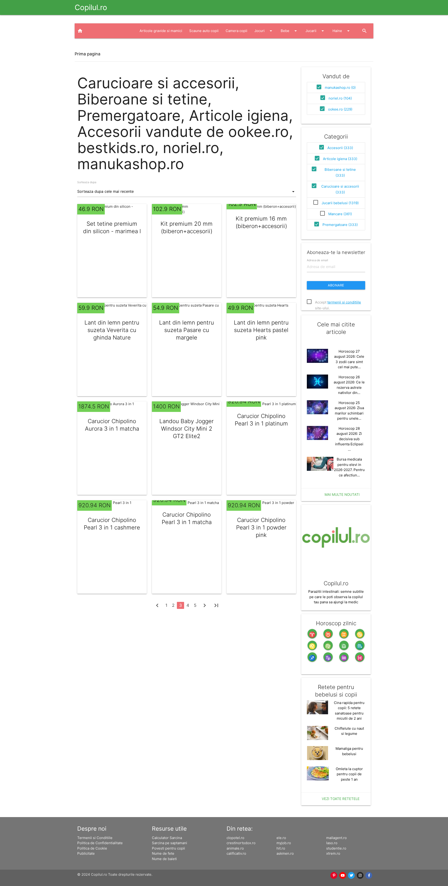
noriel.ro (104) (340, 98)
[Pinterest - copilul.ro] (334, 875)
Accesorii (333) (340, 148)
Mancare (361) (340, 214)
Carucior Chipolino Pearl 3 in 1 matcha (187, 518)
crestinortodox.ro (241, 843)
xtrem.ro (333, 853)
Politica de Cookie (92, 848)
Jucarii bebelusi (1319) (340, 203)
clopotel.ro (235, 838)
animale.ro (235, 848)
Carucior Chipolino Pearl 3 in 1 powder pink (261, 527)
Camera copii (236, 31)
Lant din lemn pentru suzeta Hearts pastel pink (261, 330)
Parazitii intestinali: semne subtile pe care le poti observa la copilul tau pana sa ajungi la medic (336, 596)
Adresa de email (317, 260)
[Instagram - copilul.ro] (360, 875)
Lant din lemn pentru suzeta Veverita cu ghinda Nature (111, 330)
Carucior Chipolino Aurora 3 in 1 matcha (112, 425)
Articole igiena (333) (340, 159)
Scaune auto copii (204, 31)
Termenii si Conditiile (94, 838)
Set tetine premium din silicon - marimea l (112, 227)
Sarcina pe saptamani (169, 843)
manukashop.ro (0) (340, 87)
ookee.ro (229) (340, 109)
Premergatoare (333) (340, 224)
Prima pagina (87, 53)
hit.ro (280, 848)
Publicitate (86, 853)
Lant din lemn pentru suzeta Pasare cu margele (186, 330)
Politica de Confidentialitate (100, 843)
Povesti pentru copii (168, 848)
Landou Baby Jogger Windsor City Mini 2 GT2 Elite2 (186, 428)
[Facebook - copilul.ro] (369, 875)
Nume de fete (163, 853)
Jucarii (315, 31)
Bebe (289, 31)
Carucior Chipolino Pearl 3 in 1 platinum (261, 420)
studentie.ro (336, 848)
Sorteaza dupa (86, 182)
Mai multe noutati (342, 494)
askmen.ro (285, 853)
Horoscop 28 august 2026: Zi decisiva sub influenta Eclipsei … (349, 439)
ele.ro (281, 838)
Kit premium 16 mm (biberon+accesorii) (261, 222)
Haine (341, 31)
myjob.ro (283, 843)
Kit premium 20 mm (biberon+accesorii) (187, 227)
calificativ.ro (236, 853)
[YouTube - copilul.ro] (342, 875)
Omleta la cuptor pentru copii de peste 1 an (349, 774)
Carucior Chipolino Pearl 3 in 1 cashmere (112, 524)
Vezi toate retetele (341, 799)
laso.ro (331, 843)
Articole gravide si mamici (161, 31)
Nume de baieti (164, 859)
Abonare (336, 285)
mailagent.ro (336, 838)
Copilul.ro (91, 7)
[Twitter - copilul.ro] (351, 875)
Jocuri (264, 31)
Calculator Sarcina (167, 838)
